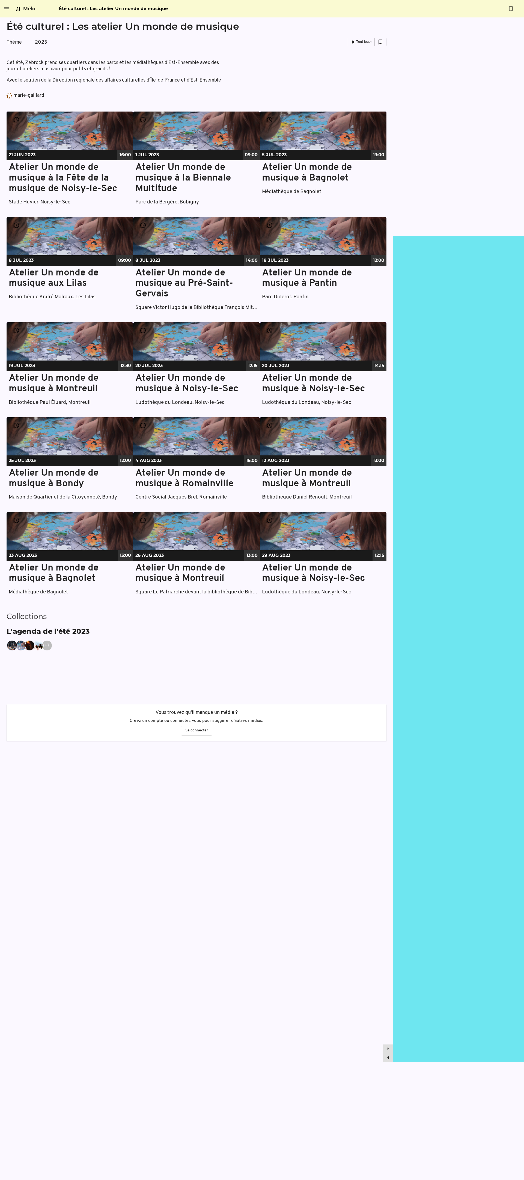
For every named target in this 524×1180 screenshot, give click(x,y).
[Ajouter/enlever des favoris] (510, 8)
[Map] (458, 649)
